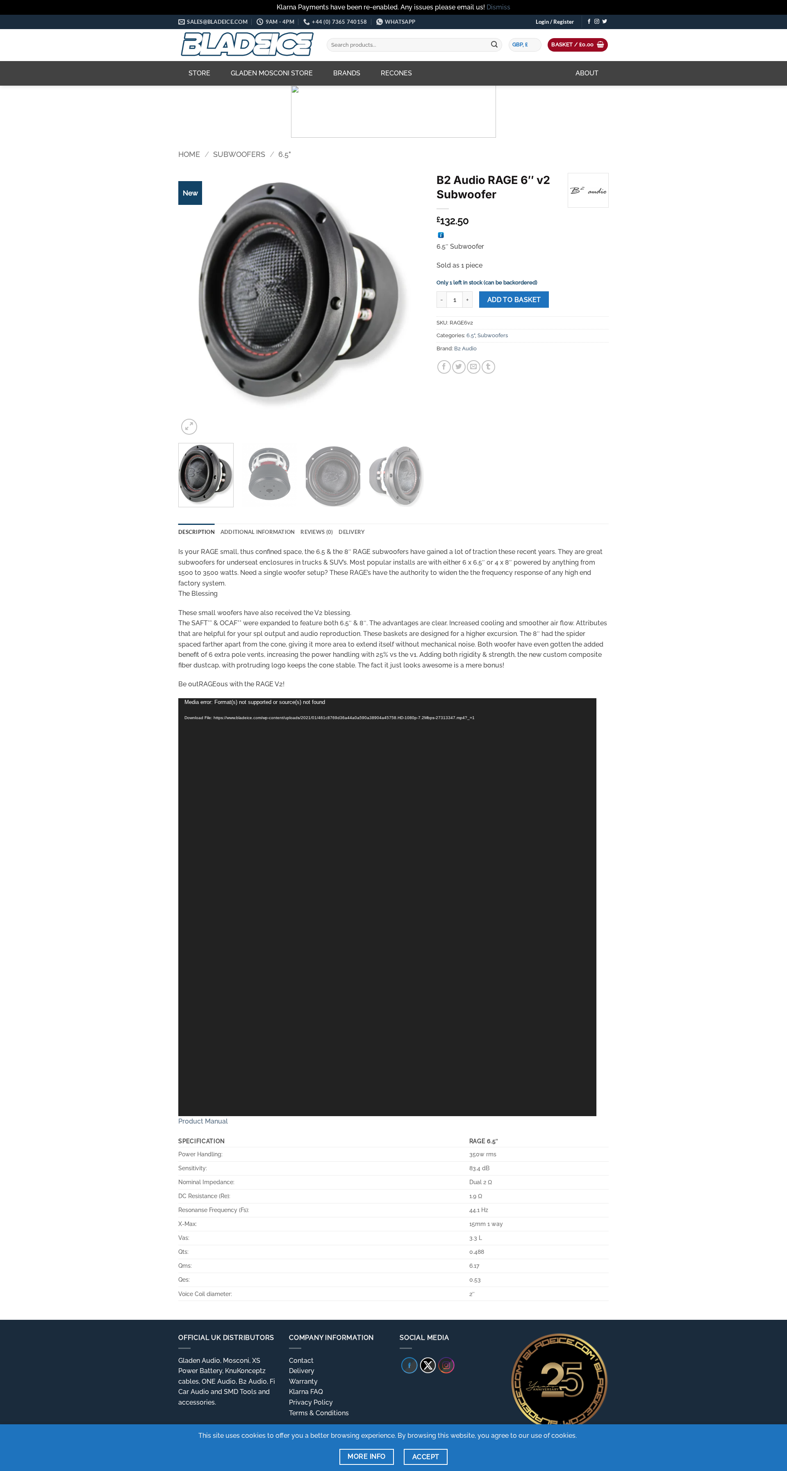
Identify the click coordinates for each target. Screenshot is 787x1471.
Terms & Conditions (319, 1413)
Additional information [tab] (258, 532)
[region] (393, 111)
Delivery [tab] (352, 532)
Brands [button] (346, 73)
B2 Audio (465, 348)
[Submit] (494, 45)
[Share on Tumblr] (488, 367)
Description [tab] (196, 532)
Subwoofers (239, 154)
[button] (555, 22)
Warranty (303, 1381)
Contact (301, 1360)
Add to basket (514, 300)
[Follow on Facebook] (589, 22)
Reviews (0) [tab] (316, 532)
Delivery (301, 1371)
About (586, 73)
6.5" (284, 154)
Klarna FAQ (306, 1392)
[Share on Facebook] (444, 367)
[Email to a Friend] (473, 367)
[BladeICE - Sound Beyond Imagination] (246, 45)
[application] (387, 907)
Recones (396, 73)
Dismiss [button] (498, 7)
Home (189, 154)
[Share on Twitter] (459, 367)
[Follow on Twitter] (604, 22)
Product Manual (203, 1121)
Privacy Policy (311, 1402)
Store (199, 73)
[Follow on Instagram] (596, 22)
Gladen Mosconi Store (272, 73)
